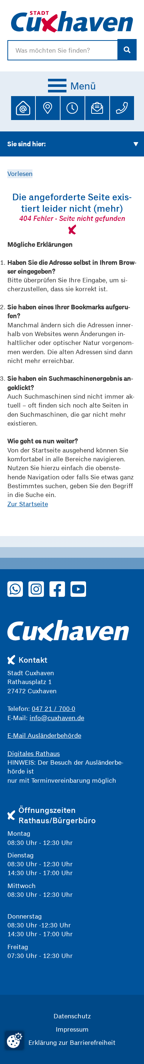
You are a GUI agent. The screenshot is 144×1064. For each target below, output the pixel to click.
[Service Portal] (23, 108)
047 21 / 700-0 (53, 708)
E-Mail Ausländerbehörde (44, 735)
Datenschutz (72, 1016)
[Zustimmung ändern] (14, 1040)
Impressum (72, 1029)
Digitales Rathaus (33, 753)
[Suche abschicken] (127, 49)
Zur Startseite (27, 504)
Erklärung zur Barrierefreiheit (72, 1042)
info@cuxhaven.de (57, 718)
